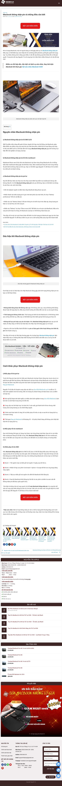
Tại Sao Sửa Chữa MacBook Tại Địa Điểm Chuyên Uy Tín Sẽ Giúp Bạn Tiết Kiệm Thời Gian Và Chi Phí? (29, 224)
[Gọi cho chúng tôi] (8, 764)
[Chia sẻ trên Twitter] (7, 544)
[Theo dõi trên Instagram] (5, 764)
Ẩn (9, 126)
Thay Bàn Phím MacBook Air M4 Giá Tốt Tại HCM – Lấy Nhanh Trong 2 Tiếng (28, 635)
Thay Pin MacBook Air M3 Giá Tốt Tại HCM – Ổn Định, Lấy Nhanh (25, 615)
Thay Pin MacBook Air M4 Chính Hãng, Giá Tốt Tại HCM (23, 628)
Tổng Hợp (5, 12)
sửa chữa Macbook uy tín (41, 389)
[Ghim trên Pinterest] (12, 544)
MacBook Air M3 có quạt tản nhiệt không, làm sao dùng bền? (51, 539)
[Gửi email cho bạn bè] (9, 544)
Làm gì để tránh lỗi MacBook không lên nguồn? (25, 538)
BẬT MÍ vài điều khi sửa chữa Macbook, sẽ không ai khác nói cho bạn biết (22, 227)
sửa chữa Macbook (50, 398)
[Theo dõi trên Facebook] (2, 764)
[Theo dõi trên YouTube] (2, 768)
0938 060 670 (23, 754)
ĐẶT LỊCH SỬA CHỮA (30, 26)
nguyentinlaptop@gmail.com (26, 757)
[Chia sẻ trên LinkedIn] (14, 544)
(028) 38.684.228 (25, 749)
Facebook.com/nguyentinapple (28, 760)
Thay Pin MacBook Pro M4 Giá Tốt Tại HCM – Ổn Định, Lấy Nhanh (25, 621)
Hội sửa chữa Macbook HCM (32, 67)
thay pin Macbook (8, 385)
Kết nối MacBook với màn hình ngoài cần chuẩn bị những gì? (42, 539)
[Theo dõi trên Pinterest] (10, 764)
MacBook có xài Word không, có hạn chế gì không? (34, 538)
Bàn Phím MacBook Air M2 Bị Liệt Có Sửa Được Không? (23, 608)
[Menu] (59, 3)
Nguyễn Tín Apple (18, 16)
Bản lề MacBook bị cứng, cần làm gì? (16, 537)
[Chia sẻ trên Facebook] (4, 544)
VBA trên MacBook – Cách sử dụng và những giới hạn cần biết (7, 539)
